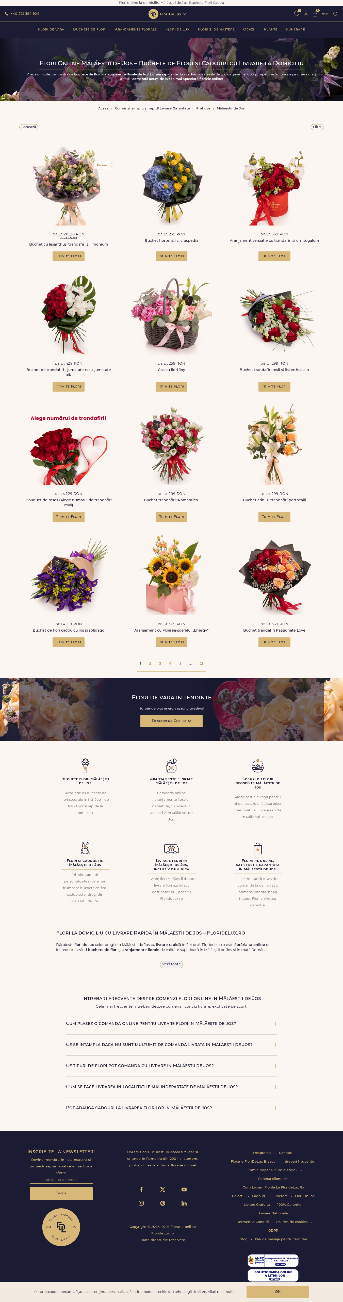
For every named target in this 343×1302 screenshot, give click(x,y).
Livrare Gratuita (257, 1205)
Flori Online (305, 1196)
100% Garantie (289, 1205)
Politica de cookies (292, 1222)
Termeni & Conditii (253, 1222)
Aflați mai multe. (221, 1292)
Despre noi (263, 1153)
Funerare (295, 29)
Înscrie (61, 1193)
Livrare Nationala (273, 1213)
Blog (244, 1239)
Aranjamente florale (136, 29)
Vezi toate (171, 964)
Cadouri (259, 1196)
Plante (270, 29)
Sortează (29, 127)
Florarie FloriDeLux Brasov (253, 1161)
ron (325, 13)
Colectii (239, 1196)
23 (201, 663)
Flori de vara (51, 29)
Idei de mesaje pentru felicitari (281, 1239)
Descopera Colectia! (171, 721)
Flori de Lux (177, 29)
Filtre (317, 127)
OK (278, 1292)
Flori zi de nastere (216, 29)
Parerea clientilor (273, 1179)
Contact (286, 1153)
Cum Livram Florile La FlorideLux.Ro (273, 1187)
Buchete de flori (89, 29)
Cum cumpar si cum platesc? (273, 1170)
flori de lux (167, 14)
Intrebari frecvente (299, 1161)
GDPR (273, 1230)
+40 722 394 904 (25, 13)
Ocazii (249, 29)
